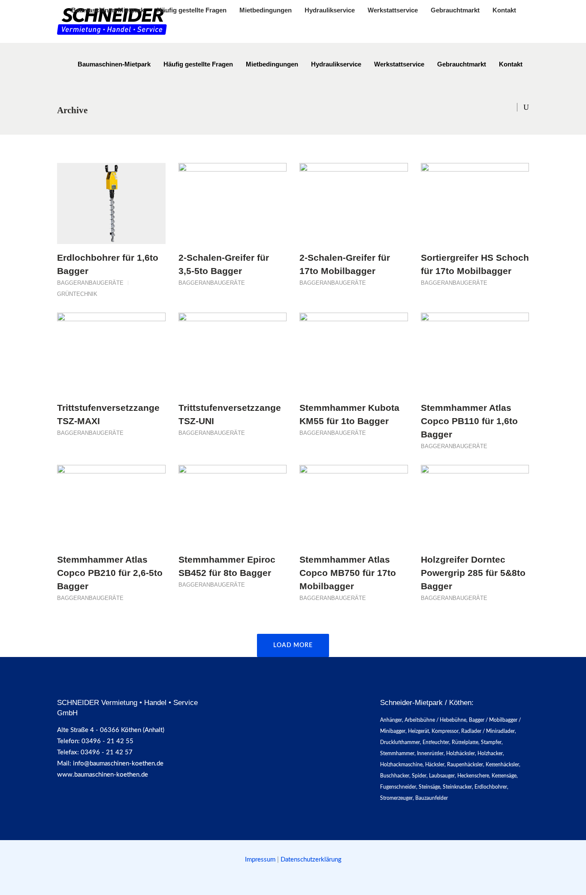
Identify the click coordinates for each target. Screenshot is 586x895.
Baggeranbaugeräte (90, 283)
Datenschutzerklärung (311, 859)
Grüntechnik (77, 294)
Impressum (261, 859)
